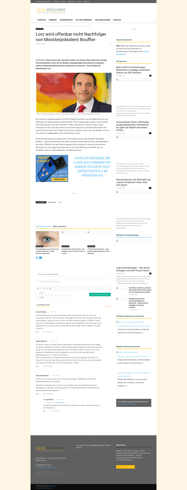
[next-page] (40, 257)
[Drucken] (76, 52)
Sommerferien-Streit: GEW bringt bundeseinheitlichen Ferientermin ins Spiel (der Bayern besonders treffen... (132, 126)
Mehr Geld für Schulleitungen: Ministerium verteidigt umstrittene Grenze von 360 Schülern (133, 70)
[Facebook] (135, 1)
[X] (146, 1)
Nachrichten (44, 26)
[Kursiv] (41, 288)
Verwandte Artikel (43, 226)
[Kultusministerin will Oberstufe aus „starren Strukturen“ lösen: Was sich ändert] (133, 203)
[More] (81, 52)
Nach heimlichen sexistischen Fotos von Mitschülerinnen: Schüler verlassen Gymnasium (47, 251)
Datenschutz (39, 488)
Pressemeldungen (102, 20)
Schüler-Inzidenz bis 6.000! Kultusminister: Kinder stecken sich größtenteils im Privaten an (92, 166)
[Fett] (37, 288)
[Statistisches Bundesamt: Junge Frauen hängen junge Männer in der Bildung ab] (99, 239)
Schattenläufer (59, 402)
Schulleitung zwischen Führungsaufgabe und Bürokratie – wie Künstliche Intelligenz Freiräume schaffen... (138, 303)
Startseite (56, 1)
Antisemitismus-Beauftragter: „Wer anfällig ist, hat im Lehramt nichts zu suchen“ (73, 251)
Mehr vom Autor (59, 226)
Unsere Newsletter (124, 40)
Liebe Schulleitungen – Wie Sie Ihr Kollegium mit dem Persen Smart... (133, 269)
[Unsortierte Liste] (47, 288)
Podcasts (117, 20)
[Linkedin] (142, 1)
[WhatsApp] (61, 52)
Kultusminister (52, 202)
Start (37, 26)
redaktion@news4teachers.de (46, 467)
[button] (148, 20)
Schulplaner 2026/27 (97, 445)
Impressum (86, 1)
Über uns (63, 1)
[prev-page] (37, 257)
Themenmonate (66, 20)
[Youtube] (149, 1)
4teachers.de (52, 486)
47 (150, 133)
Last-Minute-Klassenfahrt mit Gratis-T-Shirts (134, 326)
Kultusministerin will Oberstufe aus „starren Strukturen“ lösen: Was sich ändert (133, 182)
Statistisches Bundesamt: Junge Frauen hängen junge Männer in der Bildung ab (98, 251)
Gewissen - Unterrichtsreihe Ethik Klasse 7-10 (134, 356)
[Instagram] (139, 1)
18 (150, 188)
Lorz (59, 202)
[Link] (50, 288)
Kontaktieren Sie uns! (127, 404)
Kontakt (79, 1)
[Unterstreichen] (44, 288)
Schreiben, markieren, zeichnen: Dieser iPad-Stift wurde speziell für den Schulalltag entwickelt (140, 290)
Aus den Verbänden (84, 20)
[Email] (71, 52)
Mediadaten (71, 1)
